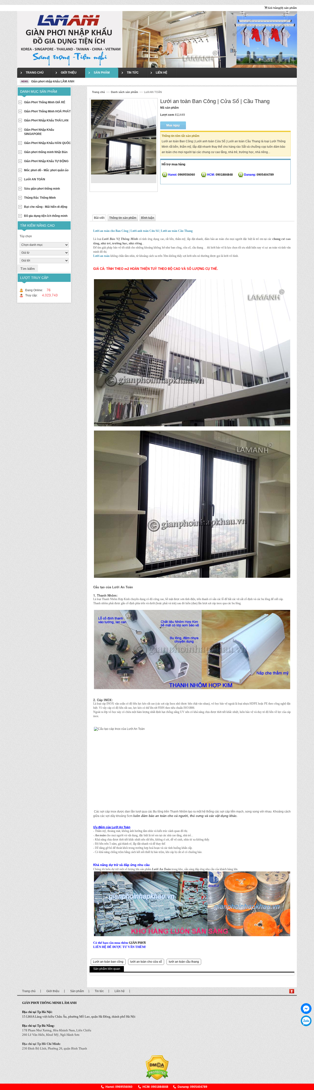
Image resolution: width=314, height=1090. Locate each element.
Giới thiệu (69, 72)
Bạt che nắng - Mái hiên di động (45, 207)
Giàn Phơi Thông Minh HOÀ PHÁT (47, 111)
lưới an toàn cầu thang (184, 961)
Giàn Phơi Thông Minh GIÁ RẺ (44, 102)
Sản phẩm (102, 72)
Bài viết (99, 218)
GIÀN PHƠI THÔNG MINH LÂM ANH (49, 1003)
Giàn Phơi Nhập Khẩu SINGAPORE (39, 132)
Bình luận (147, 218)
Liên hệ (161, 72)
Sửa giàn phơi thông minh (42, 188)
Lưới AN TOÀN (34, 179)
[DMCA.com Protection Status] (157, 1067)
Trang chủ (35, 72)
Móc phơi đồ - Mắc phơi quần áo (46, 170)
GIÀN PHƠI (137, 943)
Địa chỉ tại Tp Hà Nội (37, 1012)
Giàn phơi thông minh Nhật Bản (45, 152)
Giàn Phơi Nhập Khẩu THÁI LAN (46, 120)
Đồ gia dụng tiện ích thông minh (45, 216)
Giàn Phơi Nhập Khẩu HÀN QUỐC (47, 143)
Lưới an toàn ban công (108, 961)
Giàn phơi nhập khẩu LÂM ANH (52, 81)
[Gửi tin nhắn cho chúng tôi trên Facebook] (306, 1008)
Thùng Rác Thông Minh (40, 197)
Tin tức (133, 72)
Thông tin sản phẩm (122, 218)
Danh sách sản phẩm (124, 92)
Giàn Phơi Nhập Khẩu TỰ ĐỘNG (46, 161)
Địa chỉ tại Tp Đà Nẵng (38, 1025)
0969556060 (306, 1020)
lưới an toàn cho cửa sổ (146, 961)
